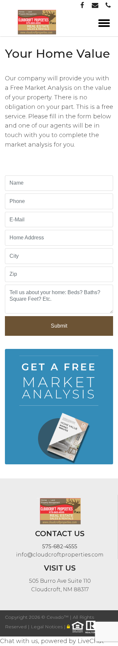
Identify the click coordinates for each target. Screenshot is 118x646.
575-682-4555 (59, 546)
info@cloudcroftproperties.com (60, 555)
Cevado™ (58, 617)
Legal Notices (47, 627)
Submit (59, 326)
